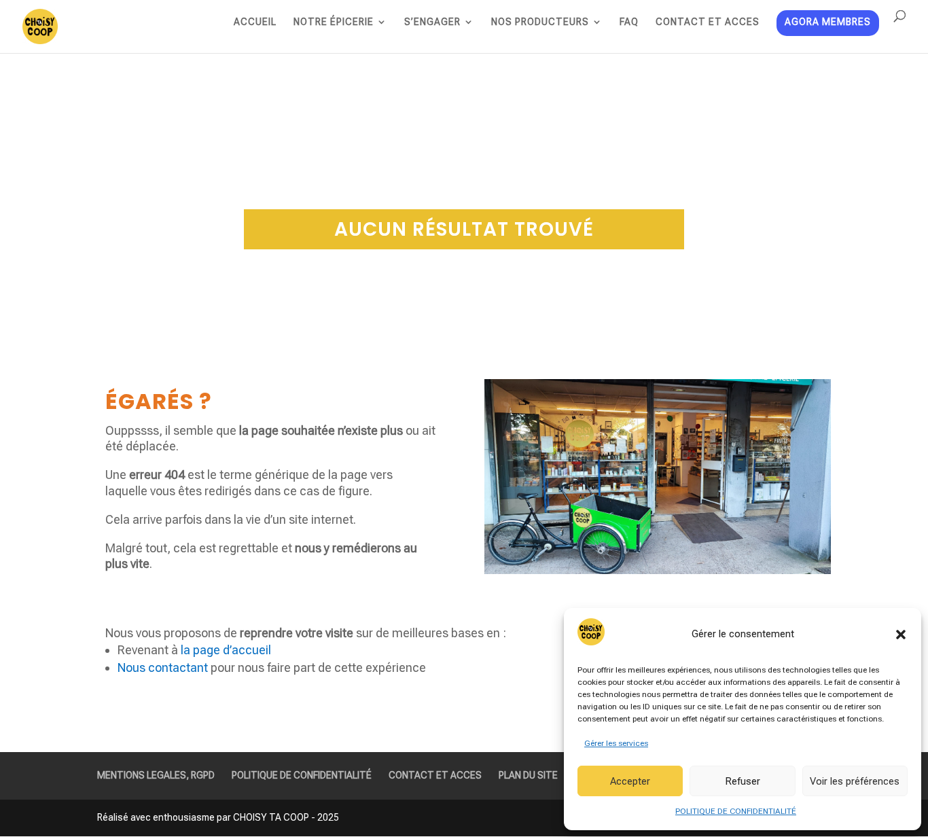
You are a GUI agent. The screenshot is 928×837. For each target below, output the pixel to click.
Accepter (630, 781)
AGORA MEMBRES (828, 22)
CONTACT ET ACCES (708, 22)
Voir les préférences (854, 781)
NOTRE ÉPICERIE (333, 22)
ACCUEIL (255, 22)
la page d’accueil (226, 650)
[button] (901, 634)
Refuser (742, 781)
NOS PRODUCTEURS (540, 22)
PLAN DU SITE (528, 775)
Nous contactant (163, 667)
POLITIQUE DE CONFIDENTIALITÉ (735, 811)
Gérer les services (616, 743)
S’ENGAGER (432, 22)
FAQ (629, 22)
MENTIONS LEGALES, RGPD (156, 775)
